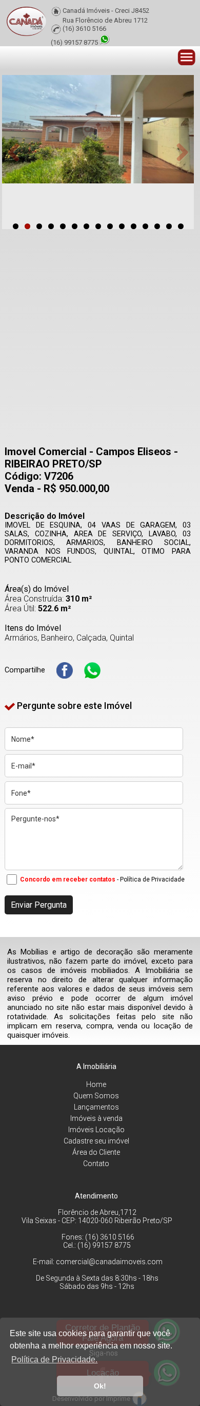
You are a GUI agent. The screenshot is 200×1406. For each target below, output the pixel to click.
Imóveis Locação (96, 1130)
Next (178, 152)
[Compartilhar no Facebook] (64, 670)
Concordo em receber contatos (67, 879)
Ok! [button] (100, 1386)
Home (96, 1084)
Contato (96, 1163)
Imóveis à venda (96, 1118)
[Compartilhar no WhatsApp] (92, 670)
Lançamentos (96, 1107)
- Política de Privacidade (151, 879)
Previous (17, 152)
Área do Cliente (96, 1152)
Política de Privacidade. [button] (54, 1359)
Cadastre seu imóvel (96, 1141)
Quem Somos (96, 1096)
